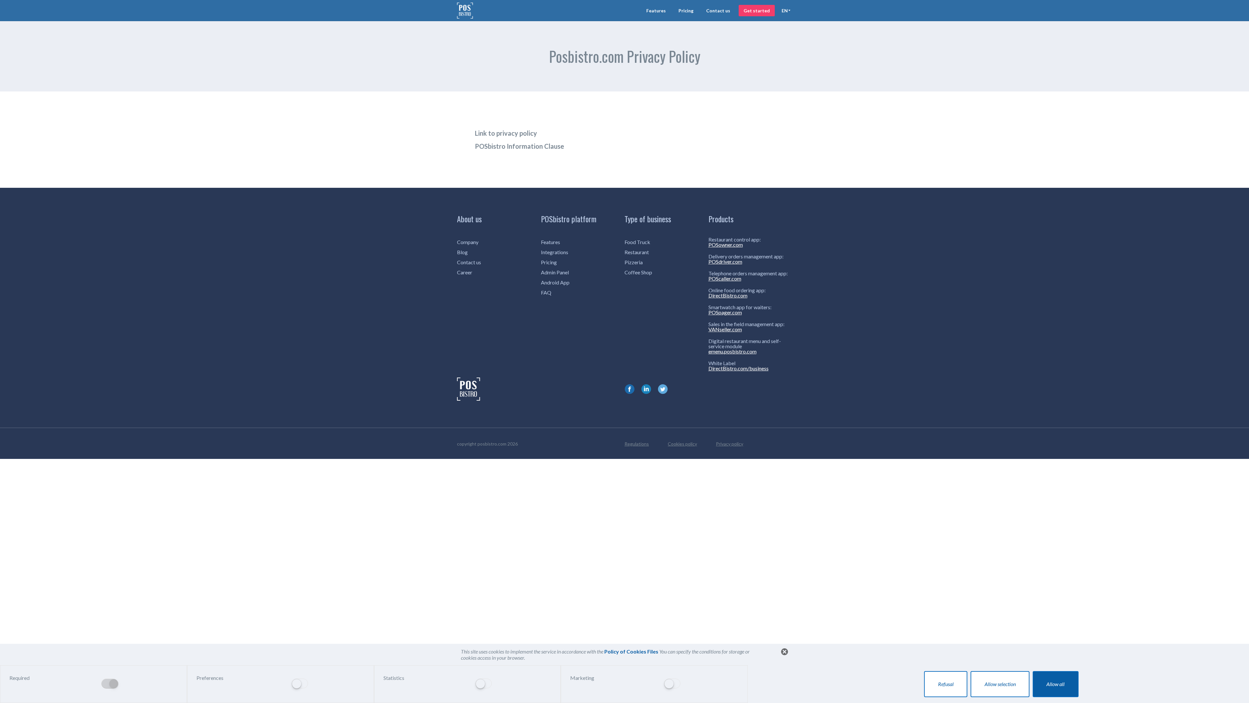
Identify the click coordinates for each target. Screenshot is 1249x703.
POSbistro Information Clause (519, 146)
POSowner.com (725, 244)
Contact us (718, 10)
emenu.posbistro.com (732, 351)
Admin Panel (555, 272)
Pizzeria (633, 262)
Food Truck (637, 242)
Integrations (554, 252)
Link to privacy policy (506, 133)
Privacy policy (729, 444)
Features (656, 10)
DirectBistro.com (727, 295)
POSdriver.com (725, 261)
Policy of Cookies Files (631, 651)
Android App (555, 282)
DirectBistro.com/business (738, 368)
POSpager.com (725, 312)
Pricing (685, 10)
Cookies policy (682, 444)
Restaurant (636, 252)
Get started (757, 10)
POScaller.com (724, 278)
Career (464, 272)
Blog (462, 252)
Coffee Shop (638, 272)
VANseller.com (725, 329)
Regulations (636, 444)
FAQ (546, 292)
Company (467, 242)
